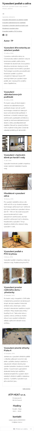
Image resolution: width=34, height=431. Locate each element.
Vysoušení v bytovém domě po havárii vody (15, 25)
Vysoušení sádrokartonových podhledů (14, 22)
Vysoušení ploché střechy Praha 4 (16, 349)
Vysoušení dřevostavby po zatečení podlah (15, 20)
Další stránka (26, 389)
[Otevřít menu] (3, 14)
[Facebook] (3, 35)
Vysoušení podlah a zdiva (16, 3)
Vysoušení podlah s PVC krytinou (12, 31)
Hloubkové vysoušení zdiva (10, 28)
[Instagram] (6, 35)
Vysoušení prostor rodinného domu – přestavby (13, 290)
